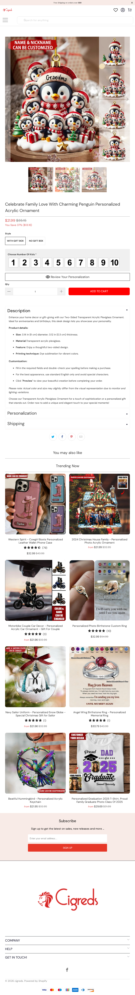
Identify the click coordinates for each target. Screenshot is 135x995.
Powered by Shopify (35, 980)
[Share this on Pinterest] (72, 437)
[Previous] (8, 99)
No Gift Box (36, 240)
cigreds (19, 980)
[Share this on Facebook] (62, 437)
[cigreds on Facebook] (67, 970)
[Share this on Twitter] (53, 437)
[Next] (127, 99)
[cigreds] (7, 10)
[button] (67, 254)
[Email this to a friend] (81, 437)
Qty (7, 284)
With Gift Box (15, 240)
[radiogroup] (67, 262)
